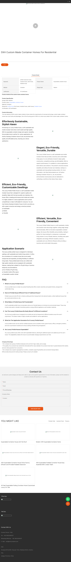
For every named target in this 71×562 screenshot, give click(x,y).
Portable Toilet (52, 421)
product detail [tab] (35, 75)
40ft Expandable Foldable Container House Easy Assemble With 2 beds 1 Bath (50, 463)
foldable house (38, 106)
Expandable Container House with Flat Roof (14, 442)
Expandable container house (16, 102)
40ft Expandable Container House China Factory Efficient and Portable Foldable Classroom (15, 463)
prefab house (10, 106)
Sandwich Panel (60, 421)
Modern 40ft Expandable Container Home (48, 442)
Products (67, 421)
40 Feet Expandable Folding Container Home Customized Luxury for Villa (18, 486)
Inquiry (5, 64)
